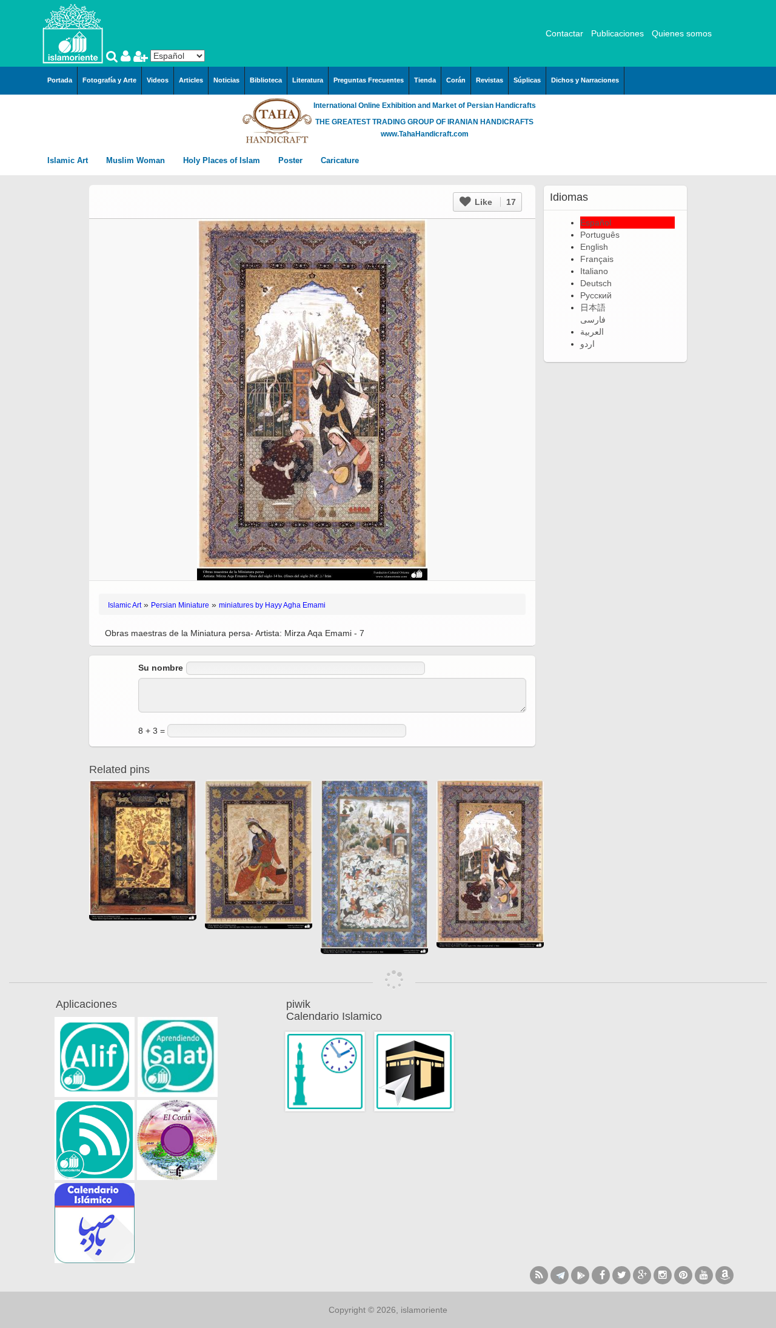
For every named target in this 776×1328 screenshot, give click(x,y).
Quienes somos (682, 33)
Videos (158, 80)
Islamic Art (68, 160)
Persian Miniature (180, 605)
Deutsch (596, 283)
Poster (291, 160)
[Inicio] (72, 33)
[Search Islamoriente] (113, 57)
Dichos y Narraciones (585, 80)
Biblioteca (266, 80)
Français (597, 259)
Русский (596, 295)
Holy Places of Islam (223, 160)
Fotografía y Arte (109, 80)
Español (595, 222)
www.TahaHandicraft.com (425, 134)
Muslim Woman (136, 160)
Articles (191, 80)
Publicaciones (617, 33)
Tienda (425, 80)
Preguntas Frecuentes (368, 80)
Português (600, 235)
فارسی (593, 319)
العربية (592, 332)
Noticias (226, 80)
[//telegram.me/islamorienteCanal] (559, 1275)
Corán (456, 80)
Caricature (340, 160)
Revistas (489, 80)
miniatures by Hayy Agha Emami (272, 605)
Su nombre (160, 667)
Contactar (564, 33)
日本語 (593, 307)
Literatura (307, 80)
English (594, 247)
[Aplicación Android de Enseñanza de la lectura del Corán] (95, 1057)
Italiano (594, 271)
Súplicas (527, 80)
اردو (587, 344)
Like (494, 202)
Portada (59, 80)
